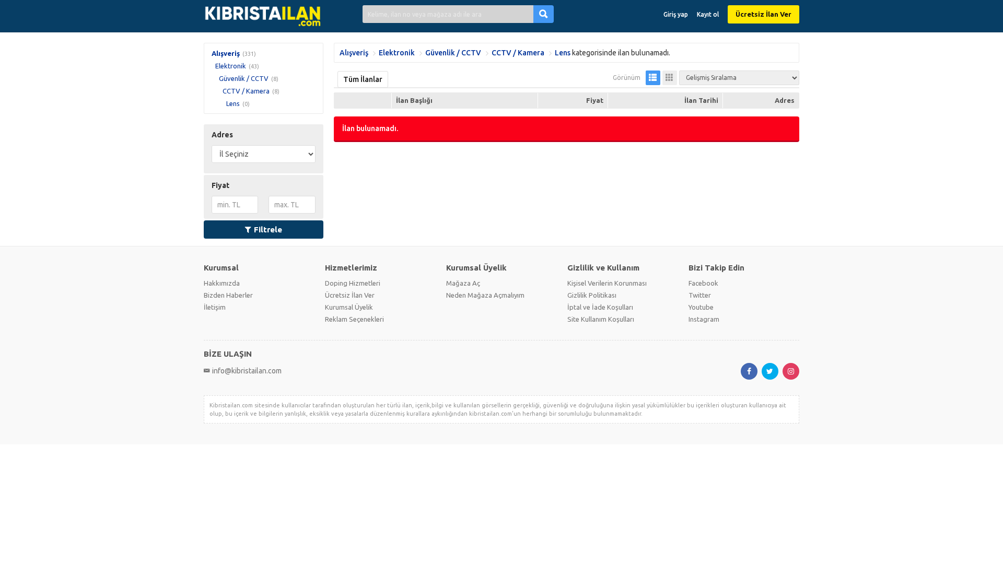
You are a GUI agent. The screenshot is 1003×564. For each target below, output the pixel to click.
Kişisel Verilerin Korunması (607, 283)
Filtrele (268, 229)
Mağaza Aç (463, 283)
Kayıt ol (708, 14)
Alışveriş (226, 53)
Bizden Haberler (228, 295)
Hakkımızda (222, 283)
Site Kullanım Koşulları (600, 319)
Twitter (700, 295)
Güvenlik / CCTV (244, 78)
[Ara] (543, 13)
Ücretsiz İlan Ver (763, 14)
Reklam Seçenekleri (354, 319)
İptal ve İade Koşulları (600, 307)
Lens (233, 103)
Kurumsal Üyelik (349, 307)
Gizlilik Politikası (591, 295)
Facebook (703, 283)
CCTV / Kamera (246, 91)
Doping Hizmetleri (352, 283)
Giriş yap (675, 14)
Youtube (701, 307)
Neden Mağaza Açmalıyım (485, 295)
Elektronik (230, 65)
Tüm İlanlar (362, 79)
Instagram (704, 319)
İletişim (215, 307)
